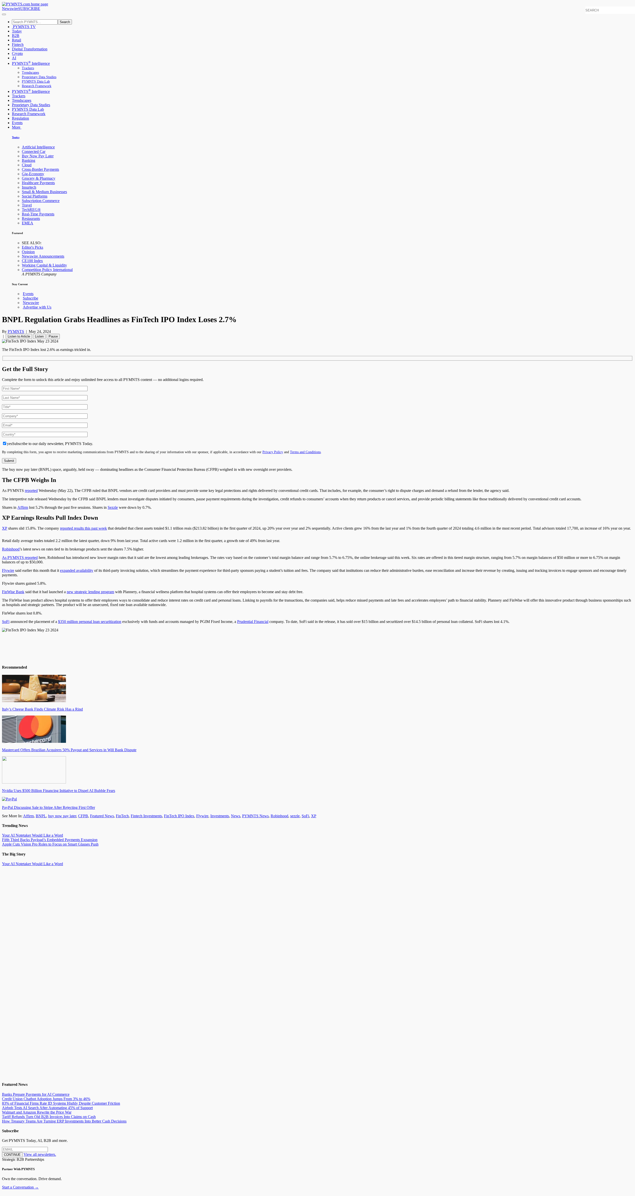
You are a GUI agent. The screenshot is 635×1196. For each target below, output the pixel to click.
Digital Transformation (29, 49)
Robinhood (11, 549)
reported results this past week (83, 528)
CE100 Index (32, 261)
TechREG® (31, 209)
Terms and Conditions (305, 452)
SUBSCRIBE (29, 8)
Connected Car (33, 151)
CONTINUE (12, 1155)
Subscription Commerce (41, 201)
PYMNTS (16, 331)
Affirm (22, 507)
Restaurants (31, 218)
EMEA (27, 223)
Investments (219, 816)
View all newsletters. (40, 1154)
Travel (27, 205)
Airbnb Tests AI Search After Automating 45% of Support (47, 1108)
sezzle (295, 816)
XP (4, 528)
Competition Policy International (47, 270)
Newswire (10, 8)
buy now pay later (62, 816)
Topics (15, 137)
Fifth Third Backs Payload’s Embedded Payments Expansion (49, 840)
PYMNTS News (255, 816)
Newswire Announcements (43, 256)
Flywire (8, 570)
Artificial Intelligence (38, 147)
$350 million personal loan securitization (89, 621)
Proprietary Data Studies (39, 77)
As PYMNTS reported (20, 557)
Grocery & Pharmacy (38, 178)
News (235, 816)
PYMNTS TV (24, 27)
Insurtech (29, 187)
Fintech (18, 44)
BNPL (41, 816)
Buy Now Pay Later (38, 156)
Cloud (27, 165)
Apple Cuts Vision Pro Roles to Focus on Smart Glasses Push (50, 844)
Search (65, 22)
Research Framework (36, 86)
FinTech (122, 816)
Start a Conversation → (20, 1187)
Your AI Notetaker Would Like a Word (32, 835)
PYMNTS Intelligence (31, 63)
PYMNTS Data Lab (36, 81)
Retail (16, 40)
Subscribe (30, 298)
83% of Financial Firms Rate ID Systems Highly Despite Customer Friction (61, 1103)
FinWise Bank (13, 592)
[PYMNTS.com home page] (25, 4)
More (16, 127)
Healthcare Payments (38, 183)
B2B (15, 36)
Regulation (20, 118)
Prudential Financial (252, 621)
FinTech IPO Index (179, 816)
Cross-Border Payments (40, 169)
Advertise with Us (37, 307)
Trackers (28, 68)
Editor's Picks (32, 247)
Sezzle (113, 507)
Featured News (102, 816)
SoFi (5, 621)
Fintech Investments (146, 816)
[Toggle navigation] (4, 14)
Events (17, 123)
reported (31, 490)
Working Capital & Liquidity (44, 265)
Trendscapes (30, 72)
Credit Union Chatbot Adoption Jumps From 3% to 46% (46, 1099)
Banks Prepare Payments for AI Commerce (35, 1094)
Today (17, 31)
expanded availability (76, 570)
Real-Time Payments (38, 214)
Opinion (28, 252)
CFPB (83, 816)
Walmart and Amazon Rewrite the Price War (36, 1112)
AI (14, 58)
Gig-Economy (33, 174)
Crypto (17, 53)
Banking (28, 160)
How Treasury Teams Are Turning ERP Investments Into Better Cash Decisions (64, 1121)
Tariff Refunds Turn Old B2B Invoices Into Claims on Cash (49, 1117)
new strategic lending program (90, 592)
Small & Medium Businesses (44, 192)
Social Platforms (34, 196)
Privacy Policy (272, 452)
